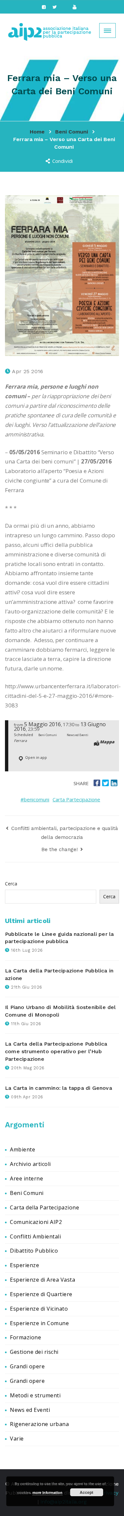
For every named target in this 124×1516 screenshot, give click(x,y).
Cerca (11, 883)
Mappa (107, 741)
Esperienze (24, 1265)
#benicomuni (35, 799)
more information (47, 1492)
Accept (86, 1492)
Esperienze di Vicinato (39, 1308)
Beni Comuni (27, 1193)
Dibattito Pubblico (34, 1250)
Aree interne (26, 1178)
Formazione (25, 1337)
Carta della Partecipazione (44, 1207)
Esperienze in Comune (39, 1323)
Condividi (63, 161)
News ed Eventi (30, 1409)
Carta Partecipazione (76, 799)
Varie (17, 1438)
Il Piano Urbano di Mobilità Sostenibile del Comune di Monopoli (60, 1011)
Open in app (35, 757)
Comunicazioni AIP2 (36, 1222)
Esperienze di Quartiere (41, 1294)
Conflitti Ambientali (35, 1236)
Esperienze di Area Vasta (42, 1279)
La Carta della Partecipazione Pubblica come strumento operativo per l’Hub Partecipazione (56, 1051)
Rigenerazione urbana (39, 1424)
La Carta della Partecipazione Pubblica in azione (59, 974)
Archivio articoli (30, 1164)
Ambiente (22, 1149)
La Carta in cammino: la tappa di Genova (58, 1088)
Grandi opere (27, 1366)
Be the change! (60, 849)
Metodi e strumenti (35, 1395)
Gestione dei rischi (34, 1351)
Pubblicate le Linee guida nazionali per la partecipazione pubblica (59, 938)
